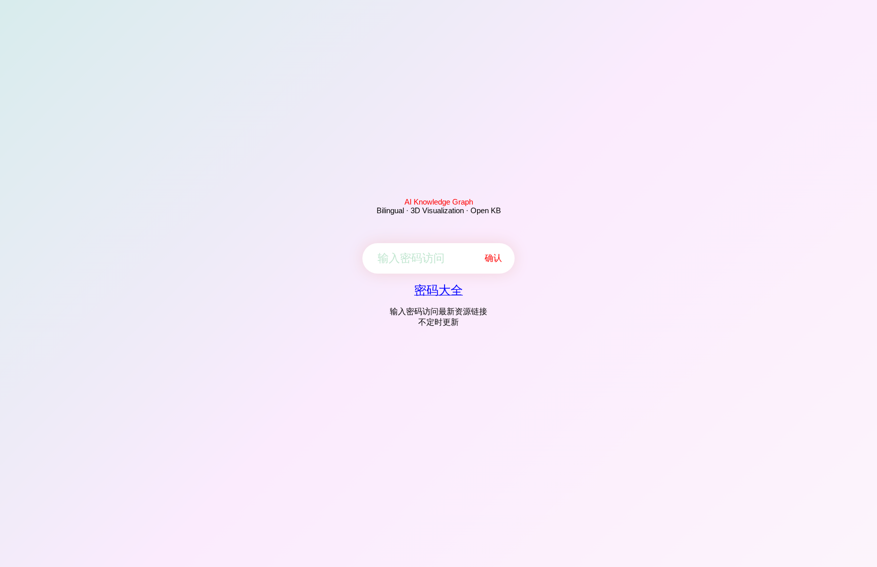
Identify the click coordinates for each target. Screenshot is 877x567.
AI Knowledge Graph (438, 201)
